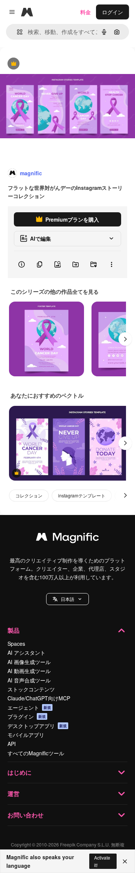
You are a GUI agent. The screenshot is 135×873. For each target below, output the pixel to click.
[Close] (125, 861)
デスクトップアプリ (37, 725)
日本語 (67, 599)
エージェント (29, 707)
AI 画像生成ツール (29, 662)
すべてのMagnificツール (36, 753)
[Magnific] (67, 538)
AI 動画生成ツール (29, 671)
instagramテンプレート (81, 495)
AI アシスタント (26, 652)
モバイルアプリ (26, 734)
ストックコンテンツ (31, 689)
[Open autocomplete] (16, 32)
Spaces (16, 643)
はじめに (20, 772)
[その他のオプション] (111, 264)
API (12, 743)
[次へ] (125, 339)
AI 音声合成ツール (29, 680)
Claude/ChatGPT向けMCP (39, 698)
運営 (14, 793)
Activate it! (102, 861)
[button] (67, 599)
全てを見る (85, 291)
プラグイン (27, 716)
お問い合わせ (26, 815)
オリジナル (52, 64)
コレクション (28, 495)
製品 (14, 630)
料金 (85, 12)
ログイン (112, 12)
